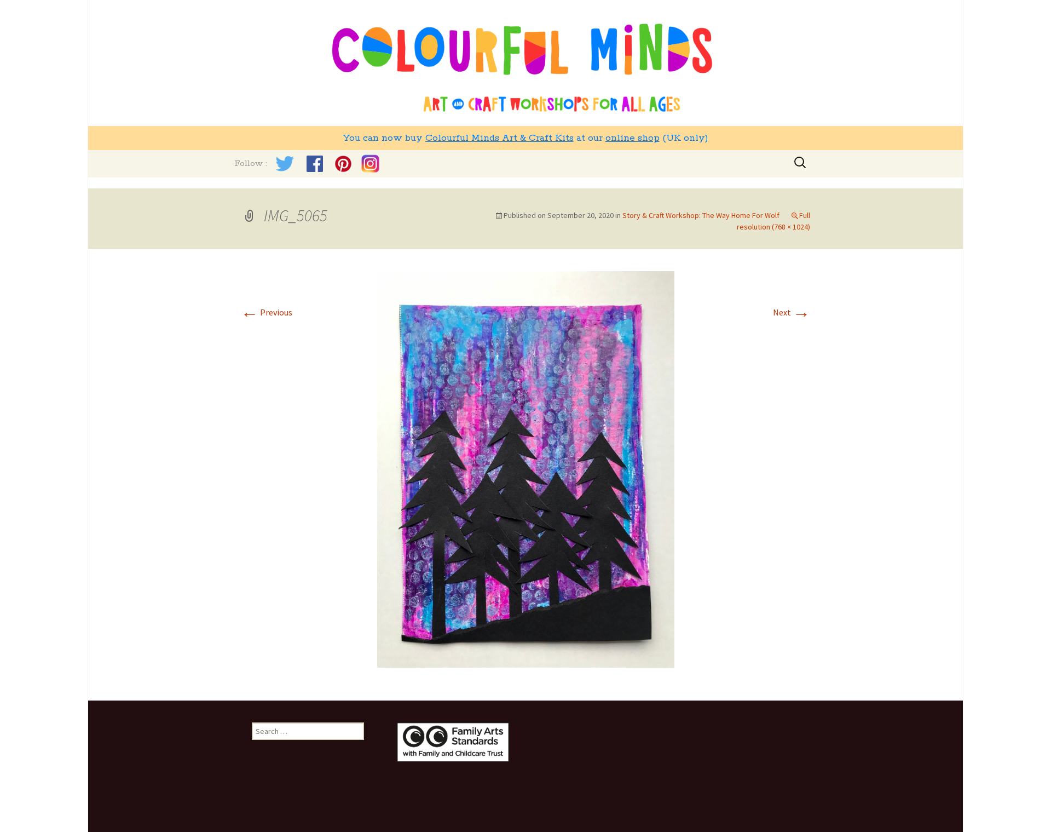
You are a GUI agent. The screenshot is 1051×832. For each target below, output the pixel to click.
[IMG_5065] (525, 468)
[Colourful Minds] (525, 63)
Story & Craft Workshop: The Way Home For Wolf (700, 215)
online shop (632, 138)
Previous (266, 312)
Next (791, 312)
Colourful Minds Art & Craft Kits (499, 138)
